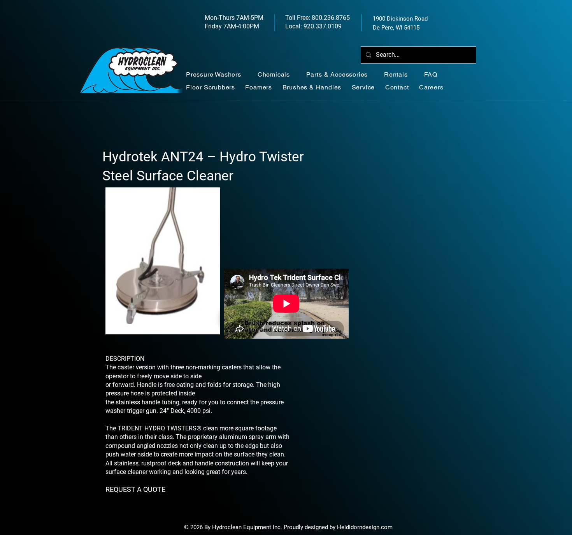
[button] (218, 74)
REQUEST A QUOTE (135, 489)
